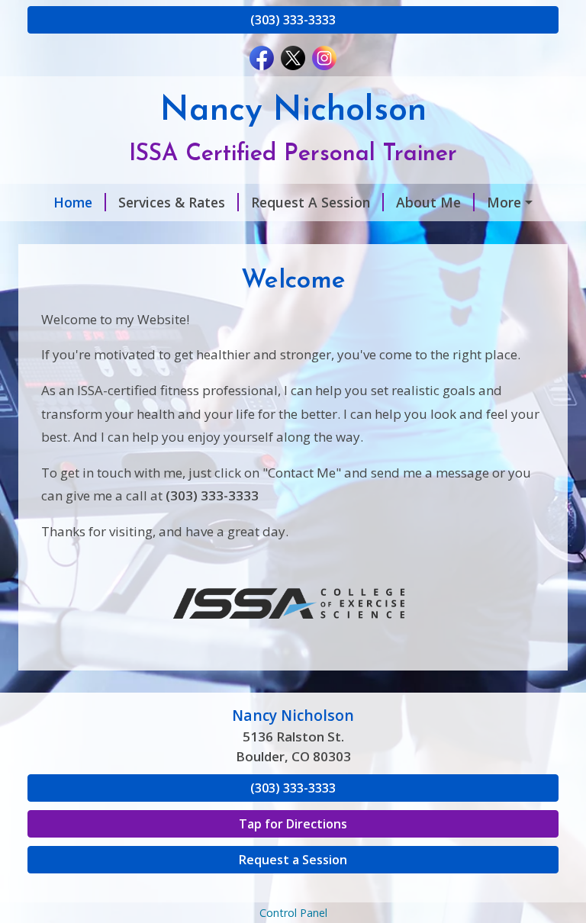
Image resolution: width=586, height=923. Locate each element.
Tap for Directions (293, 823)
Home (72, 202)
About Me (428, 202)
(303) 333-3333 (293, 19)
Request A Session (310, 202)
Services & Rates (171, 202)
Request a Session (293, 859)
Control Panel (293, 912)
